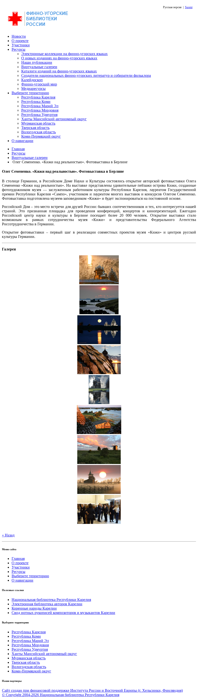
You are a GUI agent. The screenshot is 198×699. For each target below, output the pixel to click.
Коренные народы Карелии (34, 608)
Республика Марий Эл (39, 106)
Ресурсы (18, 49)
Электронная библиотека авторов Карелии (47, 604)
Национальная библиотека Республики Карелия (51, 600)
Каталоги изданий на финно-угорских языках (59, 71)
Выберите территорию (30, 93)
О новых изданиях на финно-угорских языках (59, 58)
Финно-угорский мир (39, 84)
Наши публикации (36, 62)
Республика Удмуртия (39, 115)
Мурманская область (38, 123)
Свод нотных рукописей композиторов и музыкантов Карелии (63, 613)
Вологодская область (38, 132)
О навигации (22, 141)
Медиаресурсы (33, 88)
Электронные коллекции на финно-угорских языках (64, 54)
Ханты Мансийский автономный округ (54, 119)
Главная (18, 149)
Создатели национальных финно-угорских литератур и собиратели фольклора (86, 75)
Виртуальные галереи (39, 67)
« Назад (8, 535)
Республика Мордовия (39, 110)
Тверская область (35, 128)
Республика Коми (35, 102)
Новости (19, 36)
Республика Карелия (38, 97)
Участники (21, 45)
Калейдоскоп (32, 80)
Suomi (188, 7)
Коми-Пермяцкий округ (41, 136)
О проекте (20, 41)
